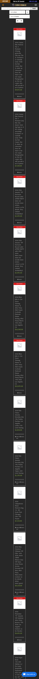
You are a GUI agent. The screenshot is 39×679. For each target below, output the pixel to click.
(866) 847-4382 (33, 1)
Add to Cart (17, 437)
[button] (29, 674)
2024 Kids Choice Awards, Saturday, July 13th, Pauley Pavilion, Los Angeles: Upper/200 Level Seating (19, 464)
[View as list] (21, 21)
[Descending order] (27, 12)
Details (20, 96)
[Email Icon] (36, 5)
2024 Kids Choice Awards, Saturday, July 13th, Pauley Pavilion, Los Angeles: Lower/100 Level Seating (19, 419)
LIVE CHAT (5, 1)
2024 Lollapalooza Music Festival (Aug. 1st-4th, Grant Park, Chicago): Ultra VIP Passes (19, 510)
